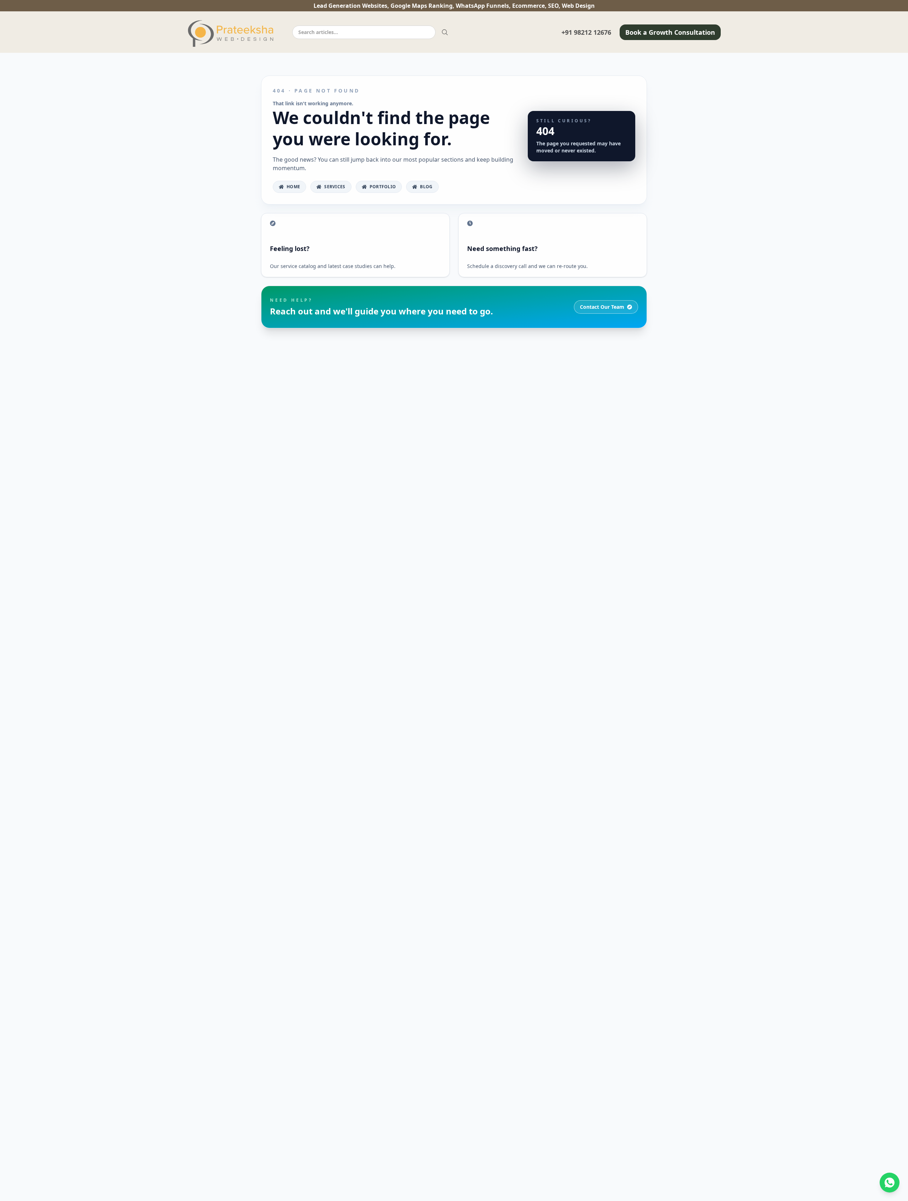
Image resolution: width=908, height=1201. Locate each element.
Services (334, 187)
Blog (426, 187)
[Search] (444, 32)
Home (293, 187)
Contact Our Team (602, 306)
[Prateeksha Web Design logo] (232, 33)
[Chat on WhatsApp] (889, 1182)
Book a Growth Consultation (670, 32)
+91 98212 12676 (586, 32)
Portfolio (383, 187)
